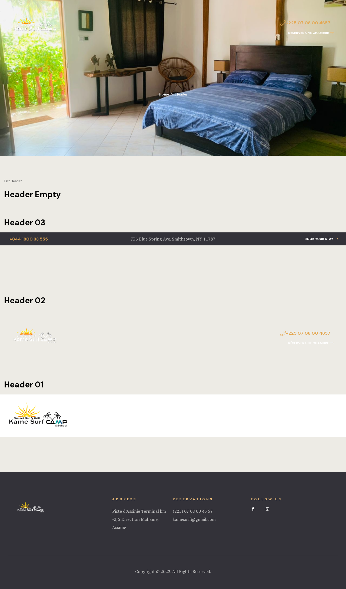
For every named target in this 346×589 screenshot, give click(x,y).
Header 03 (24, 222)
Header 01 (23, 384)
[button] (309, 33)
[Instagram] (267, 509)
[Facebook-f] (253, 509)
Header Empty (32, 194)
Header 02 (24, 300)
